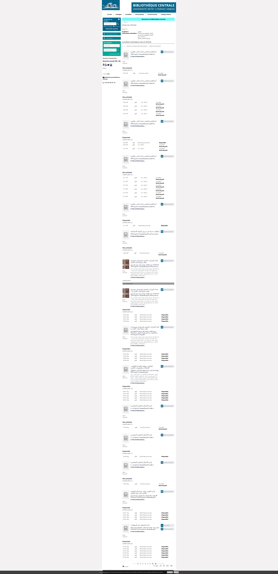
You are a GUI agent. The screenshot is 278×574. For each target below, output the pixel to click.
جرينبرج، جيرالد (134, 527)
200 (171, 566)
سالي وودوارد (148, 495)
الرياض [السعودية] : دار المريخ (141, 54)
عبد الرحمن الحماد (154, 266)
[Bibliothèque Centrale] (111, 5)
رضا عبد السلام (146, 370)
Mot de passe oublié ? (114, 54)
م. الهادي (151, 408)
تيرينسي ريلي (142, 264)
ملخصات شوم (141, 36)
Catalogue (118, 14)
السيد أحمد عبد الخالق (136, 370)
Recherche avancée (112, 29)
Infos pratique (139, 14)
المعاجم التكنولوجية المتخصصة (145, 35)
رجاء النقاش (152, 54)
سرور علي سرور (134, 495)
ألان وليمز (155, 495)
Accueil (109, 14)
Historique (109, 38)
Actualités (128, 14)
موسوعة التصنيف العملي (144, 38)
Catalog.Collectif (166, 14)
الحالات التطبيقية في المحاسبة (145, 33)
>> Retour (125, 22)
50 (164, 566)
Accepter (176, 572)
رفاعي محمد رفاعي (147, 527)
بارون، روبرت (156, 527)
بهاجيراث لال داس (154, 370)
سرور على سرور (134, 264)
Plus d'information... (138, 56)
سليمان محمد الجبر (153, 234)
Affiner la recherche (155, 46)
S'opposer (170, 572)
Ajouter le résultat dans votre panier (137, 46)
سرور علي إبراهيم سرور (136, 331)
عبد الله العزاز (154, 333)
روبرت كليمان (149, 264)
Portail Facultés (152, 14)
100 (167, 566)
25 (160, 566)
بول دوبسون (142, 495)
